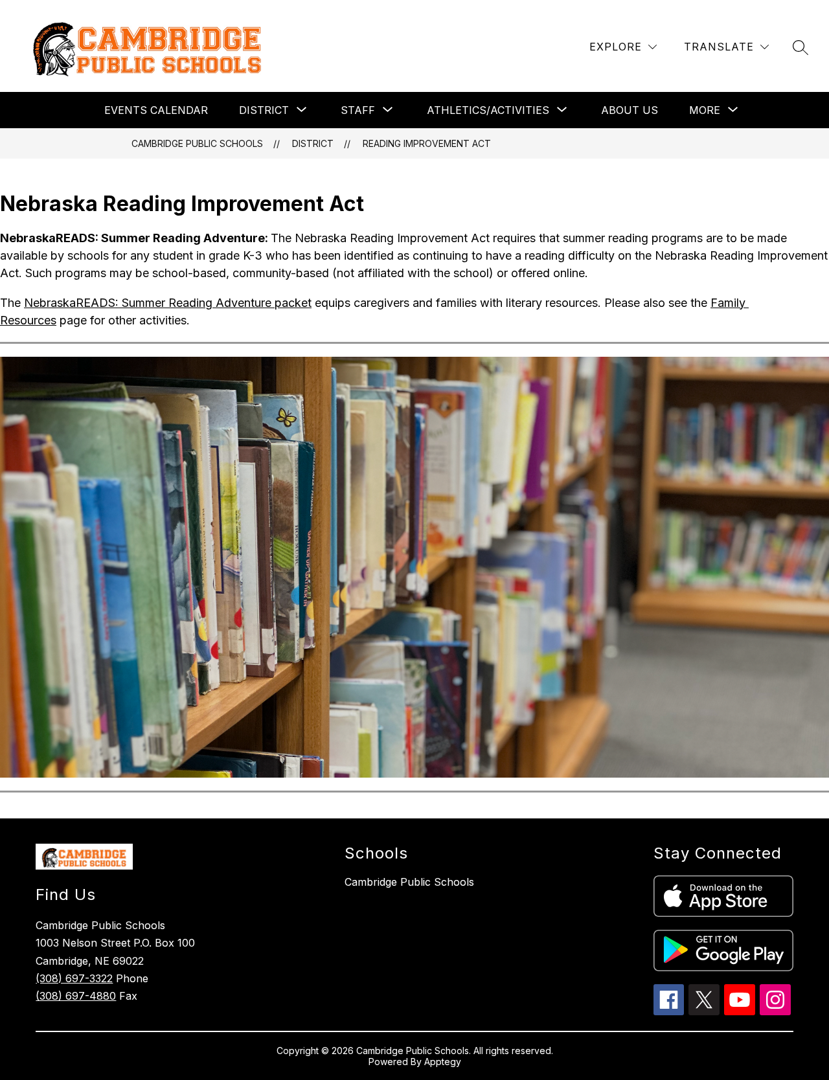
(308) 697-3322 (74, 978)
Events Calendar (156, 110)
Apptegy (442, 1061)
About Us (629, 110)
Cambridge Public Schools (197, 143)
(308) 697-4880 (76, 995)
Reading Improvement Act (427, 143)
